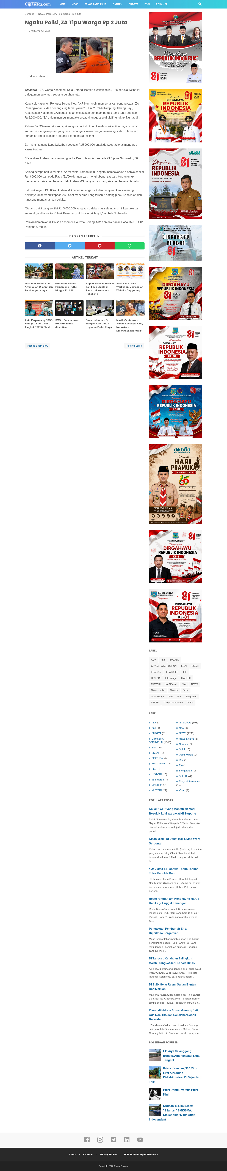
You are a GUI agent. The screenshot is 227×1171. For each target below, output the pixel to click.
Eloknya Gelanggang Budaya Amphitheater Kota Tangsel (181, 1056)
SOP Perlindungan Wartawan (141, 1154)
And (163, 659)
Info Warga (170, 678)
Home (62, 4)
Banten (118, 4)
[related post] (39, 271)
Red (170, 696)
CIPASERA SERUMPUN (163, 666)
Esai (147, 4)
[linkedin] (126, 1142)
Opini (185, 690)
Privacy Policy (108, 1154)
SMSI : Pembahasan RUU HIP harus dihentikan (67, 323)
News (75, 4)
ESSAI (195, 666)
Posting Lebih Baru (37, 345)
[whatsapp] (130, 245)
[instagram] (100, 1142)
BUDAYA (174, 659)
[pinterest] (100, 245)
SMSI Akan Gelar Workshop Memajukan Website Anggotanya (129, 287)
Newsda (174, 690)
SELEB (155, 702)
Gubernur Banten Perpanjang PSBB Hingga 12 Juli (66, 287)
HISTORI (155, 678)
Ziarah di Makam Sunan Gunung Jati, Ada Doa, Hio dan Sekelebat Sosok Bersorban (173, 1015)
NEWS (194, 684)
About (72, 1154)
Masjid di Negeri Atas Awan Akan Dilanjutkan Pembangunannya (39, 287)
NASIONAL (171, 684)
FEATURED (172, 672)
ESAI (184, 666)
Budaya (134, 4)
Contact (88, 1154)
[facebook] (40, 245)
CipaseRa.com (121, 1166)
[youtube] (140, 1142)
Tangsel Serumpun (173, 702)
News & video (158, 690)
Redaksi (161, 4)
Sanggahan (191, 696)
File (185, 672)
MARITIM (186, 678)
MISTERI (156, 684)
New (184, 684)
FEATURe (156, 672)
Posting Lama (134, 345)
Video (190, 702)
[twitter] (70, 245)
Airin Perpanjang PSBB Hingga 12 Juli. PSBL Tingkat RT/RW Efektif (38, 323)
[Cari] (200, 5)
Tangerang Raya (96, 4)
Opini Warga (157, 696)
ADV (153, 659)
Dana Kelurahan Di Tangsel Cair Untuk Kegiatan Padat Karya (99, 323)
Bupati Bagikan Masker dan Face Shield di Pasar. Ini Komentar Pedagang (100, 288)
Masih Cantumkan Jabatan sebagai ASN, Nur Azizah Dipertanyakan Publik (129, 325)
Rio (179, 696)
